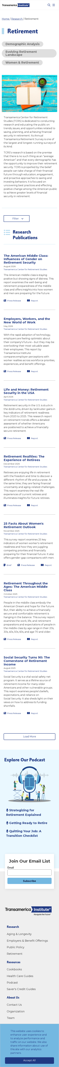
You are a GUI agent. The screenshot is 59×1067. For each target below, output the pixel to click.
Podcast (12, 982)
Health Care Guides (20, 976)
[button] (29, 278)
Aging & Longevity (19, 934)
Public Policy (15, 947)
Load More (29, 736)
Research (17, 18)
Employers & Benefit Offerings (27, 940)
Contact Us (15, 1004)
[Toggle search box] (47, 5)
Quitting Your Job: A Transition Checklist (23, 833)
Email (10, 867)
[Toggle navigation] (53, 5)
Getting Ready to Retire (27, 823)
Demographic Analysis (22, 44)
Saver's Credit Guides (21, 989)
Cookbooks (14, 969)
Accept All (29, 1060)
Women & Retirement (22, 62)
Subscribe (29, 881)
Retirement (14, 953)
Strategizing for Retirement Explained (24, 812)
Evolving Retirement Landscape (21, 53)
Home (6, 18)
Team (11, 1018)
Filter (15, 218)
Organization (16, 1011)
